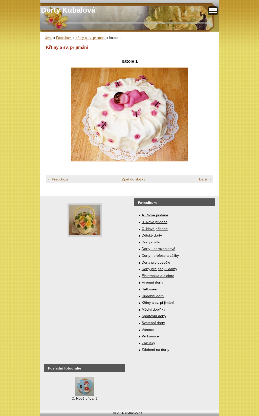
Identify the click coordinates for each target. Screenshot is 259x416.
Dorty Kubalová (68, 10)
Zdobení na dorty (155, 350)
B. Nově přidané (154, 222)
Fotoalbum (64, 38)
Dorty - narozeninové (158, 249)
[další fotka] (204, 114)
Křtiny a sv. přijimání (90, 38)
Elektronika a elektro (158, 276)
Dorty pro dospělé (156, 262)
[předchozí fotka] (54, 114)
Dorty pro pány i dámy (159, 269)
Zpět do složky (133, 179)
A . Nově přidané (155, 215)
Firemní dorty (152, 282)
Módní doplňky (153, 309)
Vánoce (148, 330)
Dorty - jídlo (151, 242)
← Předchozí (57, 179)
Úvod (48, 38)
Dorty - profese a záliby (160, 255)
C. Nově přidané (155, 229)
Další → (205, 179)
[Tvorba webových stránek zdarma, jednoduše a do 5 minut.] (144, 413)
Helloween (150, 289)
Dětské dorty (152, 235)
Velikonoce (150, 336)
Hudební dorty (153, 296)
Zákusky (148, 343)
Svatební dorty (153, 323)
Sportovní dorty (154, 316)
